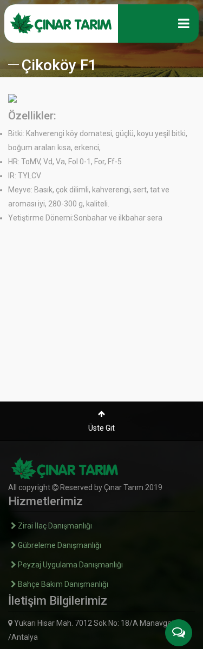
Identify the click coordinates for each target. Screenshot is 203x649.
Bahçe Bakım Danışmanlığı (62, 584)
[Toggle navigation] (184, 23)
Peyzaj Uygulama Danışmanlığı (69, 564)
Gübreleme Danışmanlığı (58, 545)
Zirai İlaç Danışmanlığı (54, 525)
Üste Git (101, 428)
